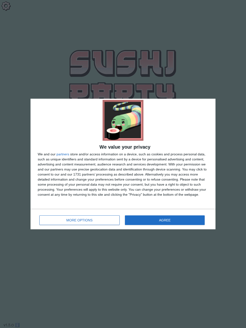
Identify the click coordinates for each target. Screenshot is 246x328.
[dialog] (123, 164)
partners (62, 154)
